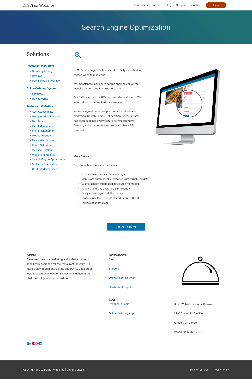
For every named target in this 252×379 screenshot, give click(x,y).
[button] (216, 5)
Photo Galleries (41, 145)
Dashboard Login (119, 304)
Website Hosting (42, 150)
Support (114, 268)
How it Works (40, 98)
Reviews (37, 75)
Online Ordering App (121, 313)
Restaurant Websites (40, 106)
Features (37, 93)
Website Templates (43, 154)
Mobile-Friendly (41, 135)
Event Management (43, 126)
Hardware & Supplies (121, 287)
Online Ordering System (42, 88)
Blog (111, 259)
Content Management (45, 169)
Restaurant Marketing (40, 65)
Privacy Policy (220, 369)
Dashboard (38, 121)
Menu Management (43, 130)
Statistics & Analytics (44, 164)
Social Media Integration (46, 80)
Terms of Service (198, 369)
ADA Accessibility (42, 111)
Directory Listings (42, 71)
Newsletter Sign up (43, 140)
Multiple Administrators (46, 116)
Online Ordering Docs (122, 277)
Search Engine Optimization (49, 159)
